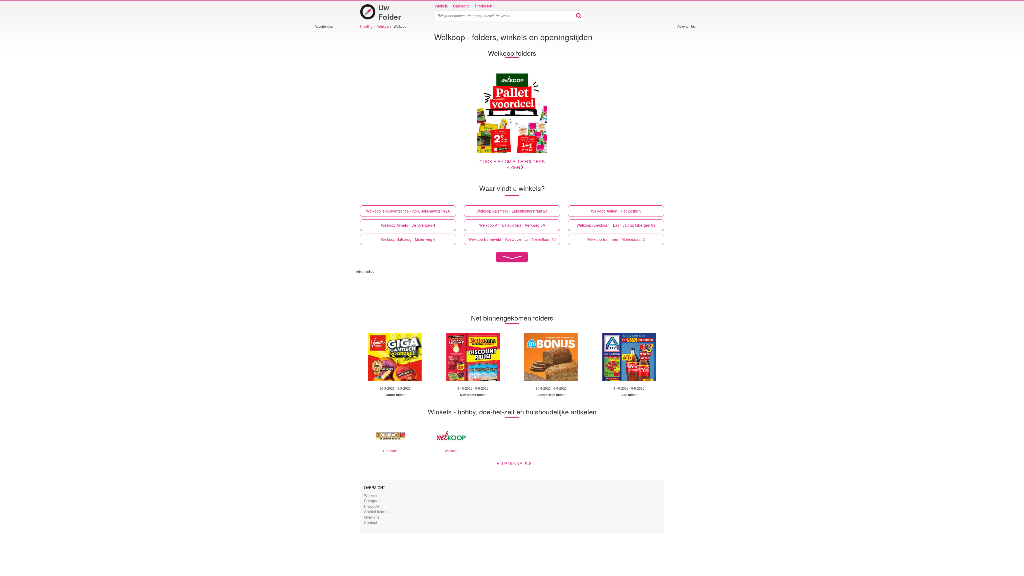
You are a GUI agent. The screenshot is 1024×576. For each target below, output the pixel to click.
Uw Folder (389, 12)
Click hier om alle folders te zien (512, 164)
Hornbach (390, 450)
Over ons (371, 517)
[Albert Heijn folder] (551, 357)
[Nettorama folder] (473, 357)
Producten (483, 6)
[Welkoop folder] (512, 111)
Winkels (441, 6)
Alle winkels (512, 464)
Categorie (461, 6)
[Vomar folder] (395, 357)
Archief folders (376, 511)
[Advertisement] (331, 109)
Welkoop (451, 450)
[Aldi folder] (629, 357)
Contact (370, 522)
